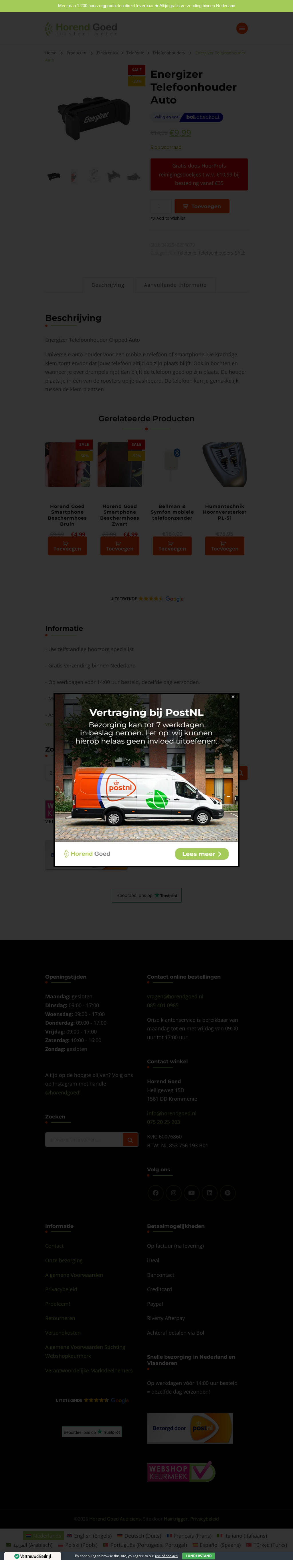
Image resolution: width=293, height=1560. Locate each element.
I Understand (199, 1555)
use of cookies (166, 1555)
